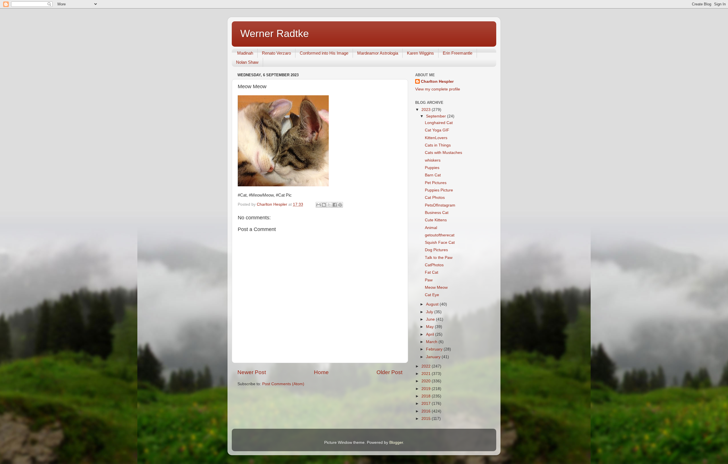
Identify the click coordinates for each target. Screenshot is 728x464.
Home (321, 372)
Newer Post (251, 372)
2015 (426, 418)
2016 (426, 411)
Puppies (432, 168)
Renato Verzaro (276, 53)
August (433, 304)
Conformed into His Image (324, 53)
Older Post (389, 372)
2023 (426, 110)
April (430, 334)
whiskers (432, 160)
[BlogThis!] (324, 205)
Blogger (396, 442)
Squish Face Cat (440, 242)
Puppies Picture (439, 190)
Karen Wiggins (420, 53)
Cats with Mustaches (443, 152)
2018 (426, 396)
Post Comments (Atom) (283, 384)
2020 (426, 381)
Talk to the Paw (438, 257)
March (432, 342)
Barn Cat (433, 175)
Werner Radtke (274, 33)
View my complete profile (437, 89)
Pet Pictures (435, 183)
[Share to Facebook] (335, 205)
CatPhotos (434, 265)
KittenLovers (436, 138)
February (435, 349)
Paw (429, 280)
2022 (426, 366)
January (434, 357)
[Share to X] (329, 205)
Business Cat (436, 213)
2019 (426, 389)
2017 (426, 403)
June (431, 319)
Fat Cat (431, 272)
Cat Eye (432, 295)
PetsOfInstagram (440, 205)
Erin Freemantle (457, 53)
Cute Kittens (436, 220)
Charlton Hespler (437, 81)
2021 (426, 374)
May (430, 327)
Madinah (245, 53)
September (436, 116)
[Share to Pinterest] (340, 205)
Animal (431, 228)
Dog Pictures (436, 250)
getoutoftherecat (439, 235)
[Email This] (318, 205)
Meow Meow (436, 287)
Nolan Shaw (247, 62)
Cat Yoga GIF (437, 130)
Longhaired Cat (439, 123)
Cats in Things (438, 145)
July (430, 312)
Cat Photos (435, 197)
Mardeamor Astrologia (377, 53)
